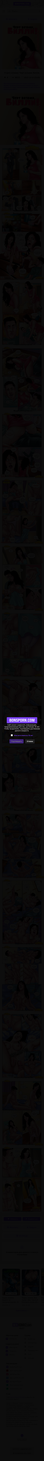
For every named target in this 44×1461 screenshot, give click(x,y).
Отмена (30, 741)
